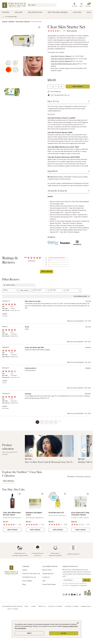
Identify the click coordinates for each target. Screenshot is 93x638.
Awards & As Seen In (57, 190)
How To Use (53, 101)
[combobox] (42, 5)
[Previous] (31, 450)
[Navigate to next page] (60, 421)
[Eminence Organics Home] (14, 5)
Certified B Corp (27, 577)
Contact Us (46, 577)
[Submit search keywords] (29, 5)
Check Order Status (49, 584)
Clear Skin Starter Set (36, 21)
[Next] (84, 450)
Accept (63, 633)
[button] (81, 5)
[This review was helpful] (86, 321)
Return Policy (47, 570)
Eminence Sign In (86, 606)
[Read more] (49, 446)
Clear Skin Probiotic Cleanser (61, 56)
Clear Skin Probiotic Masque (60, 61)
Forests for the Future (29, 573)
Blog (24, 584)
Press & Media (27, 581)
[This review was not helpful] (89, 321)
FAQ (43, 581)
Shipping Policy (47, 573)
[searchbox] (19, 285)
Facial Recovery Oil (56, 513)
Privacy (27, 606)
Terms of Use (42, 606)
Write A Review (46, 271)
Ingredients (53, 171)
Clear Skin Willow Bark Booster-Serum (64, 64)
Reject (29, 633)
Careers (24, 570)
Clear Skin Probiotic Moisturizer (62, 59)
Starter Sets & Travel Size (23, 21)
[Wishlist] (39, 27)
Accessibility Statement (72, 606)
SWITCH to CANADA (12, 609)
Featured (4, 21)
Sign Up (86, 580)
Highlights (11, 21)
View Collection (8, 481)
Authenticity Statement (55, 606)
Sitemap (33, 606)
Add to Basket (78, 86)
